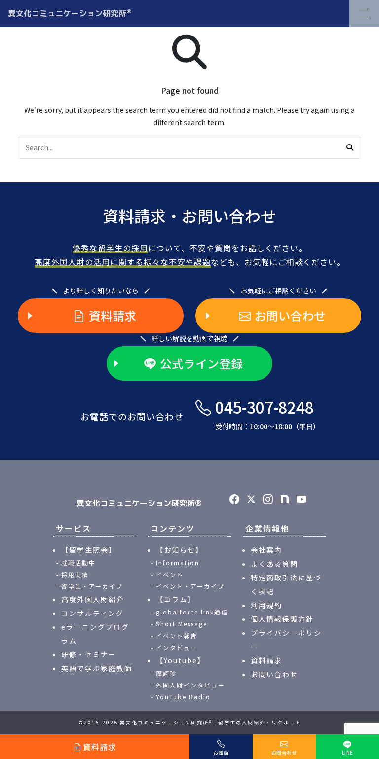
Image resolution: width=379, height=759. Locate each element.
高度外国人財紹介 (92, 599)
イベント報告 (176, 635)
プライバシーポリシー (286, 639)
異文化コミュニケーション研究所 (70, 13)
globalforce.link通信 (192, 612)
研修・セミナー (88, 654)
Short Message (181, 623)
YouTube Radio (183, 696)
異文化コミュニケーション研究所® (139, 503)
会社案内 (266, 550)
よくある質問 (274, 564)
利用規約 (266, 605)
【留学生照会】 (88, 550)
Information (177, 562)
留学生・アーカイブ (92, 586)
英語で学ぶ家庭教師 (96, 668)
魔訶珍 (166, 673)
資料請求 (112, 315)
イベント (170, 574)
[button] (349, 147)
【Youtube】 (180, 660)
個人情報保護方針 (282, 619)
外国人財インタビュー (190, 685)
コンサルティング (92, 613)
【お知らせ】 (179, 550)
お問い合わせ (290, 315)
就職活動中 (78, 562)
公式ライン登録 (201, 363)
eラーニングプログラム (95, 634)
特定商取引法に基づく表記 (286, 584)
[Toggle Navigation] (364, 13)
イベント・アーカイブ (190, 586)
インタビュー (176, 647)
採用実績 (75, 574)
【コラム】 (175, 599)
